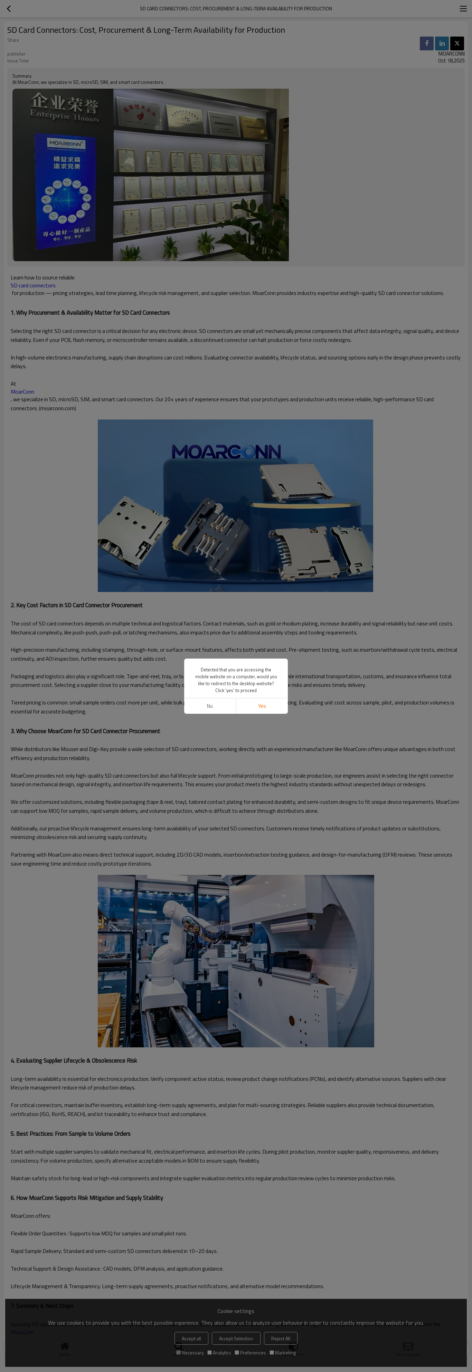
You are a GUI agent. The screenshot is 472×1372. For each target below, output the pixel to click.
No (210, 706)
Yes (262, 706)
